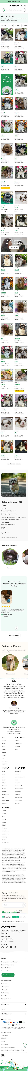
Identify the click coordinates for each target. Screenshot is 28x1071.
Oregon (3, 755)
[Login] (25, 6)
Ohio (3, 797)
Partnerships (4, 995)
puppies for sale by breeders (14, 733)
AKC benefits (4, 989)
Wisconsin (4, 803)
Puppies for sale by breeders (13, 921)
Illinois (3, 771)
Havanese (10, 568)
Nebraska (4, 791)
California (4, 740)
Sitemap (3, 1041)
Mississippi (4, 828)
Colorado (4, 743)
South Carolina (5, 834)
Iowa (3, 777)
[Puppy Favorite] (11, 30)
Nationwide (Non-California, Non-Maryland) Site (12, 1050)
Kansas (3, 780)
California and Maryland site (8, 1047)
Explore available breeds (7, 964)
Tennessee (4, 837)
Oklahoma (17, 746)
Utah (3, 758)
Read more (14, 20)
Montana (4, 749)
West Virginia (5, 843)
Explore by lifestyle (6, 967)
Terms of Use (4, 1035)
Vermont (17, 803)
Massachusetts (19, 786)
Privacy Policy (4, 1038)
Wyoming (4, 764)
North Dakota (5, 794)
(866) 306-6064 (8, 939)
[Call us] (22, 6)
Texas (16, 749)
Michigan (4, 783)
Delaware (17, 774)
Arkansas (4, 813)
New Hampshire (19, 789)
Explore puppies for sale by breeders (10, 961)
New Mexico (18, 743)
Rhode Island (18, 800)
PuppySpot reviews (6, 998)
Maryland (17, 783)
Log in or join (4, 983)
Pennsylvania (18, 797)
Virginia (3, 840)
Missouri (4, 789)
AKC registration (5, 986)
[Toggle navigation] (3, 6)
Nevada (4, 752)
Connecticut (18, 771)
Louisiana (4, 825)
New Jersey (18, 791)
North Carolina (5, 831)
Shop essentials (5, 970)
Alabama (4, 810)
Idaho (3, 746)
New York (17, 794)
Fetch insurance (5, 992)
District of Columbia (20, 777)
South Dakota (5, 800)
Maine (16, 780)
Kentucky (4, 822)
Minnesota (4, 786)
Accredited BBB (5, 1044)
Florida (3, 816)
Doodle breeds (10, 674)
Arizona (17, 740)
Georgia (4, 819)
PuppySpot (4, 921)
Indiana (3, 774)
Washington (5, 761)
